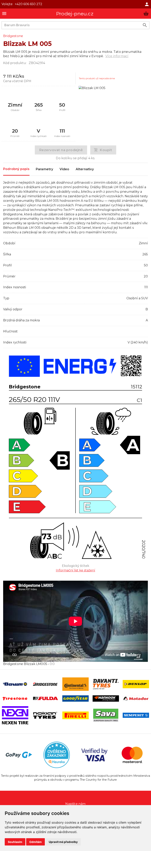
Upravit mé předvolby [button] (63, 842)
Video (64, 169)
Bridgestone (13, 36)
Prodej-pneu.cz (74, 14)
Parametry (44, 169)
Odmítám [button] (35, 842)
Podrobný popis (16, 169)
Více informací (117, 56)
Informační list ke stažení (75, 570)
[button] (146, 13)
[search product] (145, 25)
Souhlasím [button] (15, 842)
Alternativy (85, 169)
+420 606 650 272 (28, 4)
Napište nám (75, 804)
